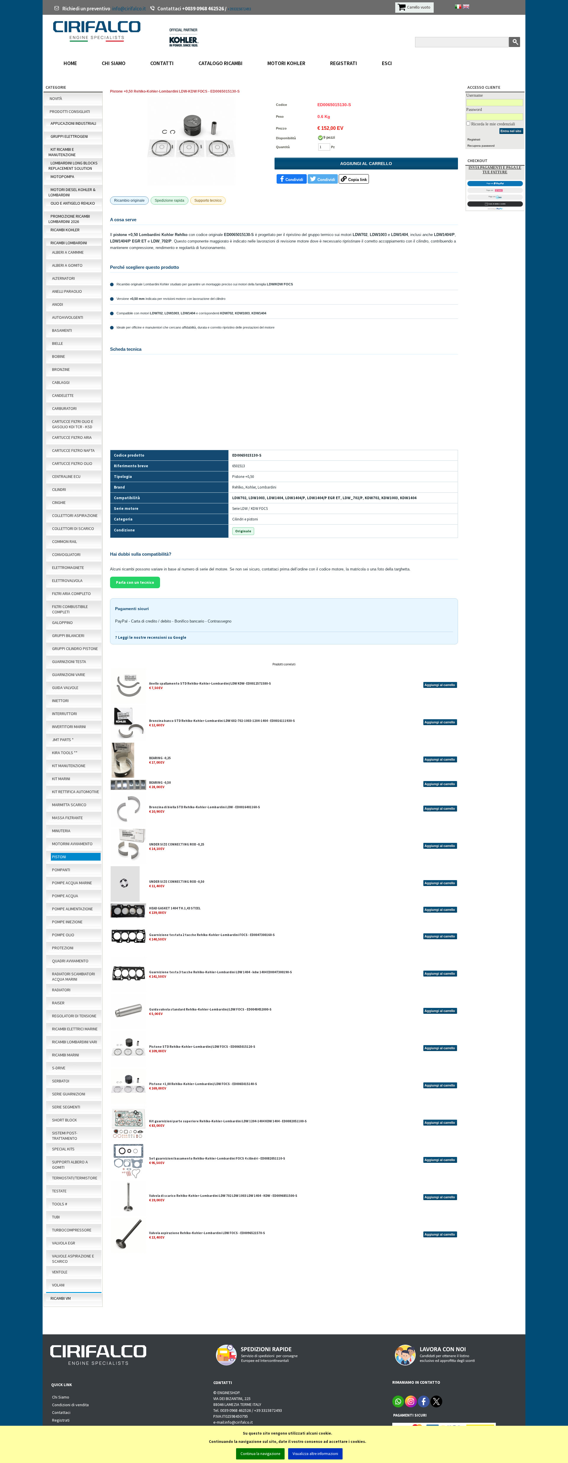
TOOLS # (59, 1204)
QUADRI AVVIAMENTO (70, 961)
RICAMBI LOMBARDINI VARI (74, 1042)
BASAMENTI (62, 330)
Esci (387, 63)
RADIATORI (61, 989)
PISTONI (59, 856)
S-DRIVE (58, 1068)
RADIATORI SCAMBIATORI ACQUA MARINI (73, 976)
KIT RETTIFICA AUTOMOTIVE (75, 791)
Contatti (162, 63)
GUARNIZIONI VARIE (68, 674)
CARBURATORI (64, 408)
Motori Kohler (286, 63)
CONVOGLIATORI (66, 554)
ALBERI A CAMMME (68, 252)
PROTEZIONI (62, 947)
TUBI (56, 1217)
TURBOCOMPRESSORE (71, 1230)
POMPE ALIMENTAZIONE (72, 908)
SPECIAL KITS (63, 1149)
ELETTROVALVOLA (67, 580)
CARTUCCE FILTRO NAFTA (73, 450)
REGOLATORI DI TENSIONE (74, 1016)
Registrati (343, 63)
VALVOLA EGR (63, 1243)
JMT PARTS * (63, 739)
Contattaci (61, 1412)
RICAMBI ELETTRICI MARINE (75, 1029)
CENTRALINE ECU (66, 476)
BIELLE (57, 343)
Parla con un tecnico (135, 582)
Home (70, 63)
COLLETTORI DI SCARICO (73, 528)
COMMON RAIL (64, 541)
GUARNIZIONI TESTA (69, 661)
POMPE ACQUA (65, 895)
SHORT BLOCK (64, 1120)
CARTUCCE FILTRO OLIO (72, 463)
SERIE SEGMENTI (66, 1107)
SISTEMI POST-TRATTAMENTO (64, 1135)
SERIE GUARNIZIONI (68, 1094)
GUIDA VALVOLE (65, 687)
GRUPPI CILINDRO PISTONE (75, 648)
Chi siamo (113, 63)
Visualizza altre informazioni (315, 1453)
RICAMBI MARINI (65, 1055)
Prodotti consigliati (70, 111)
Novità (56, 98)
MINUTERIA (61, 830)
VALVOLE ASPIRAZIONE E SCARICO (73, 1258)
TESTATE (59, 1191)
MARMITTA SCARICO (69, 804)
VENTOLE (59, 1272)
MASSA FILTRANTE (67, 817)
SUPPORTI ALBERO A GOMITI (70, 1164)
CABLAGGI (61, 382)
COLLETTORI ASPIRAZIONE (75, 515)
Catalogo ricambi (221, 63)
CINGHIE (59, 502)
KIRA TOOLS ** (65, 752)
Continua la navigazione (260, 1453)
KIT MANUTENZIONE (68, 765)
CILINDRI (59, 489)
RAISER (58, 1002)
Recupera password (481, 145)
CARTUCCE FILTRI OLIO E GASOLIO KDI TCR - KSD (72, 424)
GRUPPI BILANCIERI (68, 635)
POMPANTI (61, 869)
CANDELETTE (63, 395)
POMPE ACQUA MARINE (72, 882)
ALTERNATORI (63, 278)
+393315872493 (239, 9)
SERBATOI (60, 1081)
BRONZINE (61, 369)
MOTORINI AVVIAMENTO (72, 843)
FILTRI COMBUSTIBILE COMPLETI (70, 609)
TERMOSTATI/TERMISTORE (74, 1178)
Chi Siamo (60, 1397)
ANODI (57, 304)
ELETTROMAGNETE (68, 567)
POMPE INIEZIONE (67, 921)
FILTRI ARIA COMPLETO (71, 593)
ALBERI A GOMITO (67, 265)
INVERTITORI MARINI (69, 726)
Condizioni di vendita (70, 1404)
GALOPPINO (62, 622)
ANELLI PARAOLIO (67, 291)
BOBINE (58, 356)
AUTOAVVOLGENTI (67, 317)
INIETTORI (60, 700)
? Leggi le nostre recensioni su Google (150, 637)
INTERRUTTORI (64, 713)
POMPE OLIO (63, 934)
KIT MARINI (61, 778)
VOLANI (58, 1285)
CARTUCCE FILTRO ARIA (72, 437)
